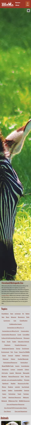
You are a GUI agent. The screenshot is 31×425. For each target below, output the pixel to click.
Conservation (25, 331)
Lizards (12, 373)
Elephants (7, 345)
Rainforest (5, 383)
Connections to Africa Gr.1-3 (15, 328)
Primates (26, 380)
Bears (7, 317)
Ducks (8, 341)
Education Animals (23, 341)
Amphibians (5, 314)
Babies (27, 314)
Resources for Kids (23, 383)
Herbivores (25, 355)
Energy (18, 348)
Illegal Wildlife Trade (8, 366)
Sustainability (18, 390)
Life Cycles (5, 373)
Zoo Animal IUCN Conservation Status (15, 408)
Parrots (27, 376)
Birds (27, 317)
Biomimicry (21, 317)
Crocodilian (26, 335)
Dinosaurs (26, 338)
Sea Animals (25, 387)
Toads (19, 394)
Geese (4, 355)
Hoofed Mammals (23, 359)
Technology (11, 394)
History (13, 359)
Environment (5, 352)
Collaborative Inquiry (15, 324)
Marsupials (26, 373)
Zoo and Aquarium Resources (15, 404)
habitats (17, 355)
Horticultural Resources (10, 362)
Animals (5, 418)
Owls (22, 376)
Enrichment (25, 348)
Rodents (10, 387)
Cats (15, 321)
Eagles (14, 341)
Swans (4, 394)
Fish (11, 352)
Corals (19, 335)
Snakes (4, 390)
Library (27, 369)
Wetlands (4, 401)
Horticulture (24, 362)
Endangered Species (8, 348)
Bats (3, 317)
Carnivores (7, 321)
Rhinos (4, 387)
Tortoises (26, 394)
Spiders (10, 390)
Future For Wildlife (24, 352)
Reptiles (13, 383)
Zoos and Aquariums (21, 411)
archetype (18, 314)
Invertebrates (25, 366)
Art (23, 314)
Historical (5, 359)
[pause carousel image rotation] (28, 10)
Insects (17, 366)
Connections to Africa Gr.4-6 (10, 331)
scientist (17, 387)
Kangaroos (5, 369)
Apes (11, 314)
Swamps (26, 390)
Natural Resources (13, 376)
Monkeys (4, 376)
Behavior (13, 317)
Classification (23, 321)
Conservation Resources (9, 335)
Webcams (26, 397)
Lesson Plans (5, 295)
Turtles (4, 397)
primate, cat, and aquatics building (12, 380)
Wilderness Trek (12, 401)
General (10, 355)
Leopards (20, 369)
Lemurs (13, 369)
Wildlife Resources (24, 401)
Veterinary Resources (14, 397)
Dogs (3, 341)
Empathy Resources (21, 345)
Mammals (18, 373)
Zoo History (7, 411)
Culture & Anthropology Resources (12, 338)
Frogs (16, 352)
